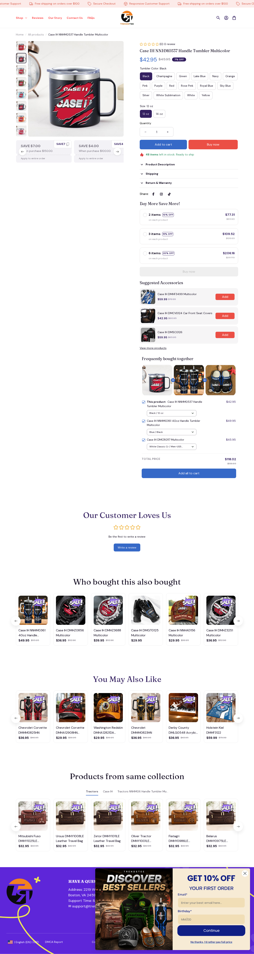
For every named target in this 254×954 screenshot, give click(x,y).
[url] (89, 901)
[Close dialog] (244, 873)
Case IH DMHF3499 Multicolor (177, 294)
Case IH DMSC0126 (170, 332)
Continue (211, 930)
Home (20, 34)
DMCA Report (54, 942)
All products (36, 34)
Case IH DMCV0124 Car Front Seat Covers (185, 313)
